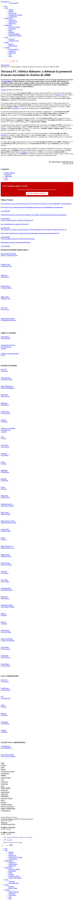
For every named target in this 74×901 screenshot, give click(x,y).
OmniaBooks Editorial (7, 318)
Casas (2, 437)
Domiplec (4, 479)
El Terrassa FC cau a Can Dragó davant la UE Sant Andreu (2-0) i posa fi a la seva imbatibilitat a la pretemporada (32, 207)
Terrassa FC (12, 20)
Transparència (12, 16)
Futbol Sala (11, 23)
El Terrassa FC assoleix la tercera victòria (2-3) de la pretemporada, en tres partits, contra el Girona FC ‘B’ (30, 233)
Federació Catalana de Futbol (10, 353)
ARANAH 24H (6, 378)
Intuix (30, 837)
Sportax (3, 613)
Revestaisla (4, 596)
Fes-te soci (11, 39)
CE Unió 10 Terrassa (7, 754)
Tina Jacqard (4, 647)
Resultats (11, 32)
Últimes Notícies (13, 49)
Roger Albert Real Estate (8, 253)
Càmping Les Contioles (8, 428)
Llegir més (5, 211)
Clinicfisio (4, 453)
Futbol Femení (12, 22)
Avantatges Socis (13, 41)
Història (10, 11)
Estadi (3, 767)
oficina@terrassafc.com (8, 824)
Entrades (11, 44)
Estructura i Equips (14, 27)
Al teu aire (4, 680)
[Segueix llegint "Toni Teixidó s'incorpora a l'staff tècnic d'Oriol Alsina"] (18, 239)
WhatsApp (4, 822)
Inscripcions (12, 28)
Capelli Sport (5, 688)
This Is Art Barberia (7, 639)
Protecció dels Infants (7, 806)
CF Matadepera (5, 746)
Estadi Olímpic (7, 81)
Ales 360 (3, 369)
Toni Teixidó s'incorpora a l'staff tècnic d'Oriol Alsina (15, 242)
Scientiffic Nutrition (7, 605)
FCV (2, 696)
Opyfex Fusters (5, 563)
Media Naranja (5, 554)
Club (6, 8)
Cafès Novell (5, 411)
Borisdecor (4, 403)
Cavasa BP (4, 445)
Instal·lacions (12, 13)
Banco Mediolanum (7, 386)
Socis (6, 37)
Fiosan (3, 487)
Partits (10, 30)
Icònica (21, 837)
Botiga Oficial (12, 46)
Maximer (3, 713)
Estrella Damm (5, 286)
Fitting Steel (4, 495)
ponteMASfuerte (6, 588)
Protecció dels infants (14, 35)
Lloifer (3, 538)
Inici (6, 6)
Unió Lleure (4, 655)
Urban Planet (5, 664)
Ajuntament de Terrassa (8, 345)
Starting (3, 622)
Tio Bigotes (4, 722)
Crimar (3, 462)
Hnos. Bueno (5, 512)
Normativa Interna (14, 34)
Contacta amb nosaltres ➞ (37, 193)
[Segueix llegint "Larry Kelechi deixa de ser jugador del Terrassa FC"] (17, 220)
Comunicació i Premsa (15, 15)
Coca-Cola (4, 307)
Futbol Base (8, 25)
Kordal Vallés (5, 529)
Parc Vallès (4, 580)
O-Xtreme (4, 571)
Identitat (10, 10)
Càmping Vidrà (5, 264)
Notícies (7, 47)
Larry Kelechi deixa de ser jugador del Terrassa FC (15, 224)
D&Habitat (4, 470)
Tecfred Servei (5, 630)
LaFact (3, 705)
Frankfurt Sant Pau (6, 504)
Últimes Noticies (6, 777)
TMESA (3, 730)
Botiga (7, 42)
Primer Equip (9, 18)
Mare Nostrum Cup (7, 546)
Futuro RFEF (5, 336)
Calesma (3, 420)
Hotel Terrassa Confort (8, 521)
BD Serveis (4, 394)
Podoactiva (4, 275)
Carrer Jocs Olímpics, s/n (8, 819)
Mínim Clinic (5, 297)
